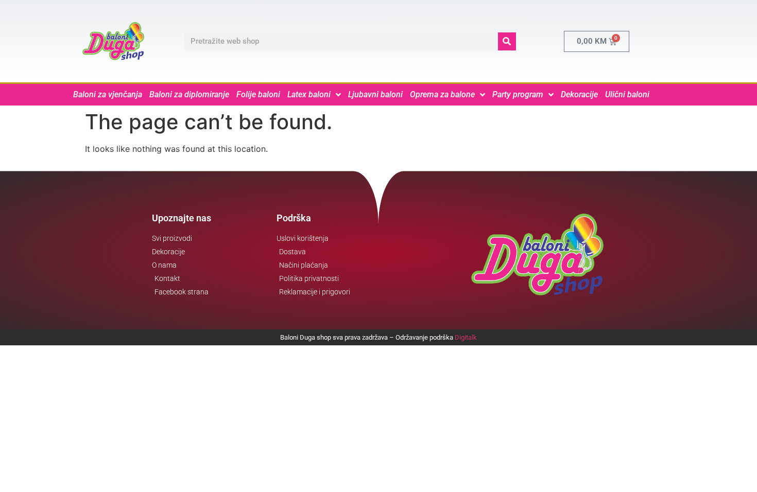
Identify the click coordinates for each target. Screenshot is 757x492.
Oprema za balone (442, 94)
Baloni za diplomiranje (189, 94)
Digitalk (466, 337)
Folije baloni (258, 94)
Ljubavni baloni (375, 94)
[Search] (507, 41)
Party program (517, 94)
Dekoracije (579, 94)
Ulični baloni (627, 94)
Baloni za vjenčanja (107, 94)
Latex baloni (309, 94)
